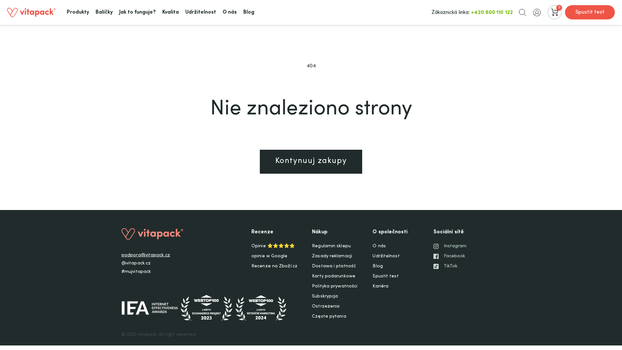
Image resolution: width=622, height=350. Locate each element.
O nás (379, 246)
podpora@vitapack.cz (145, 255)
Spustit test (590, 12)
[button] (522, 12)
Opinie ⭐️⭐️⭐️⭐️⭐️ (273, 246)
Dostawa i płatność (334, 266)
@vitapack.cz (136, 263)
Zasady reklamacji (332, 256)
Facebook (455, 256)
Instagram (455, 246)
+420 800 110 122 (492, 12)
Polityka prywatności (334, 286)
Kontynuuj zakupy (311, 161)
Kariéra (380, 286)
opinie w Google (269, 256)
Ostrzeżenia (326, 306)
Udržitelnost (386, 256)
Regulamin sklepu (331, 246)
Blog (378, 266)
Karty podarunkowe (333, 276)
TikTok (451, 266)
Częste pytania (329, 316)
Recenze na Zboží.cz (274, 266)
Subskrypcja (325, 296)
